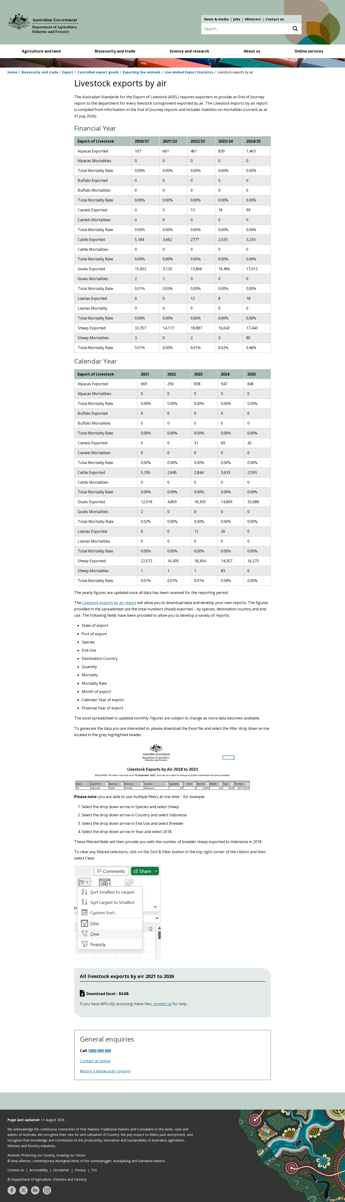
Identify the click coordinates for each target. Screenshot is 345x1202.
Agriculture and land (41, 51)
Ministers (253, 19)
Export (67, 72)
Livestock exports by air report (109, 602)
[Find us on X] (23, 1190)
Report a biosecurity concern (105, 1071)
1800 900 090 (99, 1050)
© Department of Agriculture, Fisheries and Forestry (47, 1179)
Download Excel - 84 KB (107, 993)
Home (12, 72)
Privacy (80, 1170)
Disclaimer (61, 1170)
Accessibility (39, 1170)
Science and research (189, 51)
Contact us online (95, 1061)
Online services (309, 51)
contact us (162, 1003)
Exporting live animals (141, 72)
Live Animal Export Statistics (189, 72)
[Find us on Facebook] (12, 1190)
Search (295, 28)
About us (252, 51)
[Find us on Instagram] (47, 1190)
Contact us (274, 19)
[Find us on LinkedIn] (35, 1190)
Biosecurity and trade (115, 51)
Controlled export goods (98, 72)
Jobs (236, 19)
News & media (216, 19)
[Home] (43, 24)
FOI (94, 1170)
